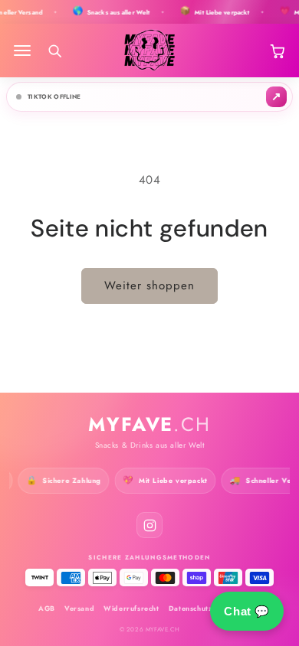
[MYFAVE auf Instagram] (149, 525)
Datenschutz (191, 608)
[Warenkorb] (277, 51)
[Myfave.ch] (150, 51)
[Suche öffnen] (55, 51)
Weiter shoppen (149, 285)
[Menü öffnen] (22, 51)
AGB (46, 608)
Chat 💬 (247, 611)
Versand (79, 608)
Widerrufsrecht (131, 608)
